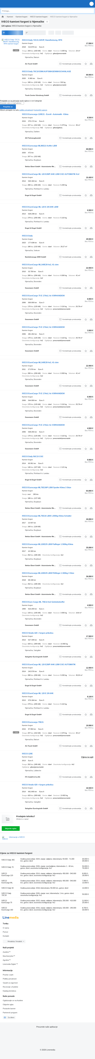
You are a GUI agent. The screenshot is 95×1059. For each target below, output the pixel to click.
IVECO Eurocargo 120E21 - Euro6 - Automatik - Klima (45, 114)
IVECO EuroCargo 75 (7, 901)
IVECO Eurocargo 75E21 (33, 722)
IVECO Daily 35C (8, 860)
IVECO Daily (27, 236)
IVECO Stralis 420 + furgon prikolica (37, 633)
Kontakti (6, 936)
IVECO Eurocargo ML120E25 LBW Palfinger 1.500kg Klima (47, 544)
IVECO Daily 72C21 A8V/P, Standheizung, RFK (42, 40)
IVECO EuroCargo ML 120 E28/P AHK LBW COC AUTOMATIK (49, 664)
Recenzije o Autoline (10, 987)
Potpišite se (8, 107)
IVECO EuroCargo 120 (7, 874)
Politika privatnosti (9, 979)
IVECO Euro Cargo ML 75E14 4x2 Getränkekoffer (43, 602)
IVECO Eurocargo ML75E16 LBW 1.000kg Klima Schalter (46, 516)
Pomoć (5, 932)
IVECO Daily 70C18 (6, 894)
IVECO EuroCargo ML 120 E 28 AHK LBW (40, 207)
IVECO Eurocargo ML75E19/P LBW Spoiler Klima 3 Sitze (46, 487)
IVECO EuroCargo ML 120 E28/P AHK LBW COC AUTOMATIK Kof (50, 174)
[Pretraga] (91, 11)
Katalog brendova (9, 991)
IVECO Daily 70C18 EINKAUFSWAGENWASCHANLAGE (46, 71)
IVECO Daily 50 (8, 888)
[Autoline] (2, 16)
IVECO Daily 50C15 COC (32, 456)
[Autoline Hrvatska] (15, 3)
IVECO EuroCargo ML (7, 882)
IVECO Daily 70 (8, 867)
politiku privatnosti (26, 110)
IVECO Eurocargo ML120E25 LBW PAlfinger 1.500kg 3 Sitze (48, 573)
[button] (91, 3)
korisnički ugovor (40, 110)
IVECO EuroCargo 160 (7, 909)
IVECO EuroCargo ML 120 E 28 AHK (38, 693)
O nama (6, 928)
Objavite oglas (10, 828)
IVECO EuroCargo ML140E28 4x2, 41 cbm (40, 265)
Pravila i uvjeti (8, 975)
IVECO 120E (27, 754)
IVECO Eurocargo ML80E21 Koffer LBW (39, 146)
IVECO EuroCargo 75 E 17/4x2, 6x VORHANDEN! (43, 296)
